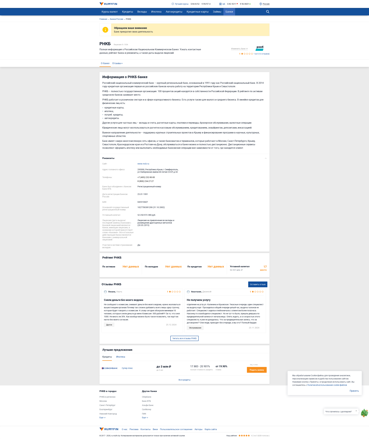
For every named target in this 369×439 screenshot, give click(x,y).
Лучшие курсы (182, 4)
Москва (103, 401)
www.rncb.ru (143, 164)
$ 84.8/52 (195, 4)
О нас (124, 429)
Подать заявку (257, 370)
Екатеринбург (105, 409)
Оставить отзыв (258, 284)
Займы (217, 11)
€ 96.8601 (244, 4)
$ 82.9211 (231, 4)
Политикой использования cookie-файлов (327, 385)
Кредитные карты (198, 11)
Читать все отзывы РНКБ (184, 338)
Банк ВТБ (146, 401)
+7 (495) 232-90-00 (146, 177)
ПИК (144, 414)
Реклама (134, 429)
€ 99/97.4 (206, 4)
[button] (184, 158)
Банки (229, 11)
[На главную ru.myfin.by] (108, 429)
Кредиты (127, 11)
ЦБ (223, 4)
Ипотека (156, 11)
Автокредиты (174, 11)
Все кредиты (185, 380)
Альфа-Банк (148, 405)
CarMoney (146, 409)
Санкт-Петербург (107, 405)
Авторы (199, 429)
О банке (105, 63)
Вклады (142, 11)
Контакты (146, 429)
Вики (155, 429)
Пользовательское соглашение (176, 429)
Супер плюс (127, 368)
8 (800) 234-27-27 (146, 181)
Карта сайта (211, 429)
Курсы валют (110, 11)
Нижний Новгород (108, 414)
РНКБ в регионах (107, 397)
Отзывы (116, 63)
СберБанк (146, 397)
